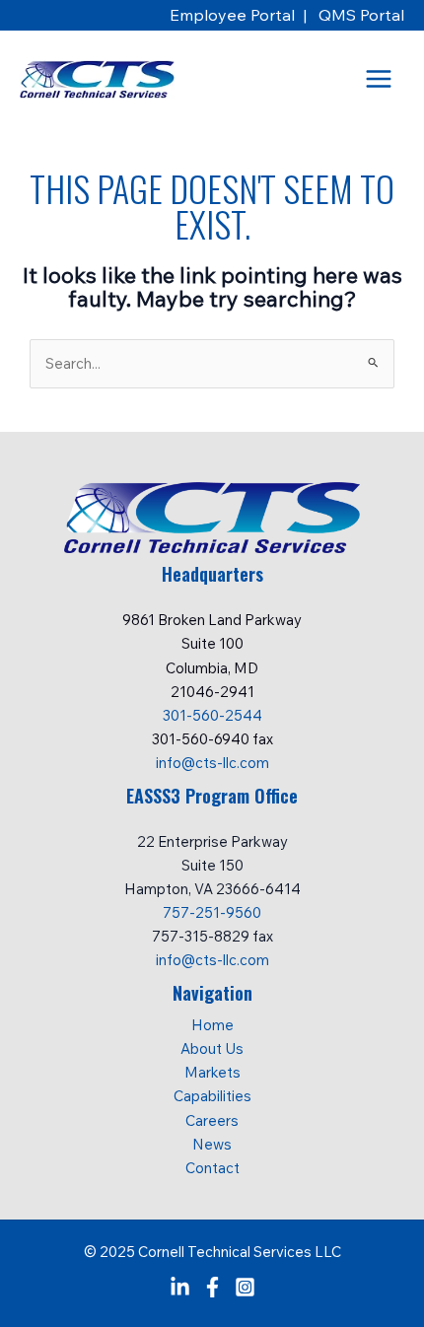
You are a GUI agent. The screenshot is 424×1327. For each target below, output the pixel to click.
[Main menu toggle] (378, 79)
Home (212, 1024)
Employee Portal (234, 15)
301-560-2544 (212, 715)
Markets (212, 1072)
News (212, 1144)
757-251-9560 (212, 912)
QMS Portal (361, 15)
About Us (212, 1048)
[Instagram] (245, 1287)
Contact (212, 1167)
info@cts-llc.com (212, 762)
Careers (212, 1120)
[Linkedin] (180, 1287)
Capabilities (212, 1095)
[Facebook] (212, 1287)
